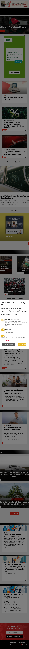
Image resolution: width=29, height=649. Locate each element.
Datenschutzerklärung (6, 316)
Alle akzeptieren (22, 344)
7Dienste (7, 327)
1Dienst (7, 334)
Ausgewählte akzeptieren (8, 344)
